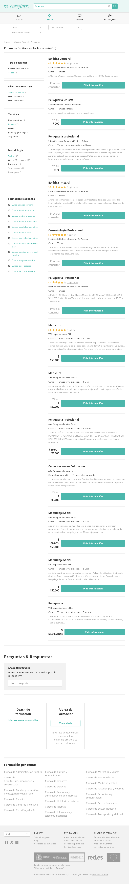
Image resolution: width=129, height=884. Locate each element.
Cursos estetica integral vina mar (25, 245)
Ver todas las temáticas (45, 843)
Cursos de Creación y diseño (20, 810)
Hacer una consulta (23, 720)
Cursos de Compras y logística (21, 804)
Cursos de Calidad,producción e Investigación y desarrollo (22, 791)
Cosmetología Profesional (65, 230)
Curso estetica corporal (22, 204)
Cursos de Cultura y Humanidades (56, 773)
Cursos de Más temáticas (100, 777)
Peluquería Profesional (63, 278)
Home (7, 42)
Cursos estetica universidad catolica (24, 253)
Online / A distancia (17, 160)
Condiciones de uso (73, 840)
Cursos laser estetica (21, 265)
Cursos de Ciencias (14, 799)
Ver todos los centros (104, 846)
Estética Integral (59, 182)
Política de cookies (72, 846)
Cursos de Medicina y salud (101, 783)
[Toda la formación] (16, 7)
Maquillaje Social (59, 513)
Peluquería (55, 603)
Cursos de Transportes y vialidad (104, 814)
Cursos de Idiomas (55, 806)
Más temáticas (15, 120)
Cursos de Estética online (23, 271)
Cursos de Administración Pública (23, 772)
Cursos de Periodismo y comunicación (99, 795)
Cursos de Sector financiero (101, 803)
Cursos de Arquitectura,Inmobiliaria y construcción (19, 781)
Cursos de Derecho (55, 786)
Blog (36, 840)
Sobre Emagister (42, 837)
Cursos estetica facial (22, 232)
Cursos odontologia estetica (25, 226)
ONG (10, 128)
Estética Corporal (59, 59)
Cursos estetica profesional (24, 221)
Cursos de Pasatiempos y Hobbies (105, 788)
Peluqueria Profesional (63, 419)
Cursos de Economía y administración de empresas (61, 793)
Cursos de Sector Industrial (101, 808)
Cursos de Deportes (56, 781)
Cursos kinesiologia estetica (25, 238)
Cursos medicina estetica (23, 215)
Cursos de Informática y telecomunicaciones (58, 814)
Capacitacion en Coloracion (66, 466)
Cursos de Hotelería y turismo (61, 801)
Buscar (114, 6)
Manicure (54, 325)
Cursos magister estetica (23, 260)
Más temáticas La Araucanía (27, 42)
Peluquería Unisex (60, 100)
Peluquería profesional (63, 136)
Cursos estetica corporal (23, 210)
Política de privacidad (74, 843)
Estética (12, 124)
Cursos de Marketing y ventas (102, 772)
